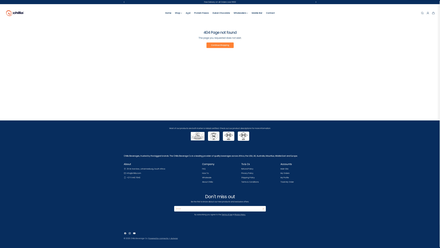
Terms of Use (227, 214)
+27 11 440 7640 (133, 177)
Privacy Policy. (240, 214)
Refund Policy (247, 169)
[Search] (422, 13)
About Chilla (207, 182)
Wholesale (206, 177)
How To (205, 173)
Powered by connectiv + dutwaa (163, 238)
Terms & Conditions (250, 182)
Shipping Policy (248, 177)
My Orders (284, 173)
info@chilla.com (134, 173)
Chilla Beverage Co (139, 238)
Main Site (284, 169)
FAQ (204, 169)
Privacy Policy (247, 173)
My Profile (284, 177)
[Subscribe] (263, 208)
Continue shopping (220, 45)
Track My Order (287, 182)
